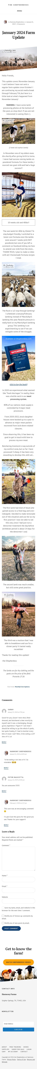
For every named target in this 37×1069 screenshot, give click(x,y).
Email (4, 886)
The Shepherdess (18, 5)
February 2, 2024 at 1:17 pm (18, 803)
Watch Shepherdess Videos (18, 962)
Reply (4, 742)
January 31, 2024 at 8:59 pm (18, 754)
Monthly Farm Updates (22, 687)
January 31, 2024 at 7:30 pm (16, 712)
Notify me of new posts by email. (17, 923)
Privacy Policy (11, 1059)
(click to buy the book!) (18, 384)
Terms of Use (21, 1059)
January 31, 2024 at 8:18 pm (16, 780)
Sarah (11, 709)
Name (4, 875)
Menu (19, 11)
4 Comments (21, 24)
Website (5, 897)
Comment (6, 845)
